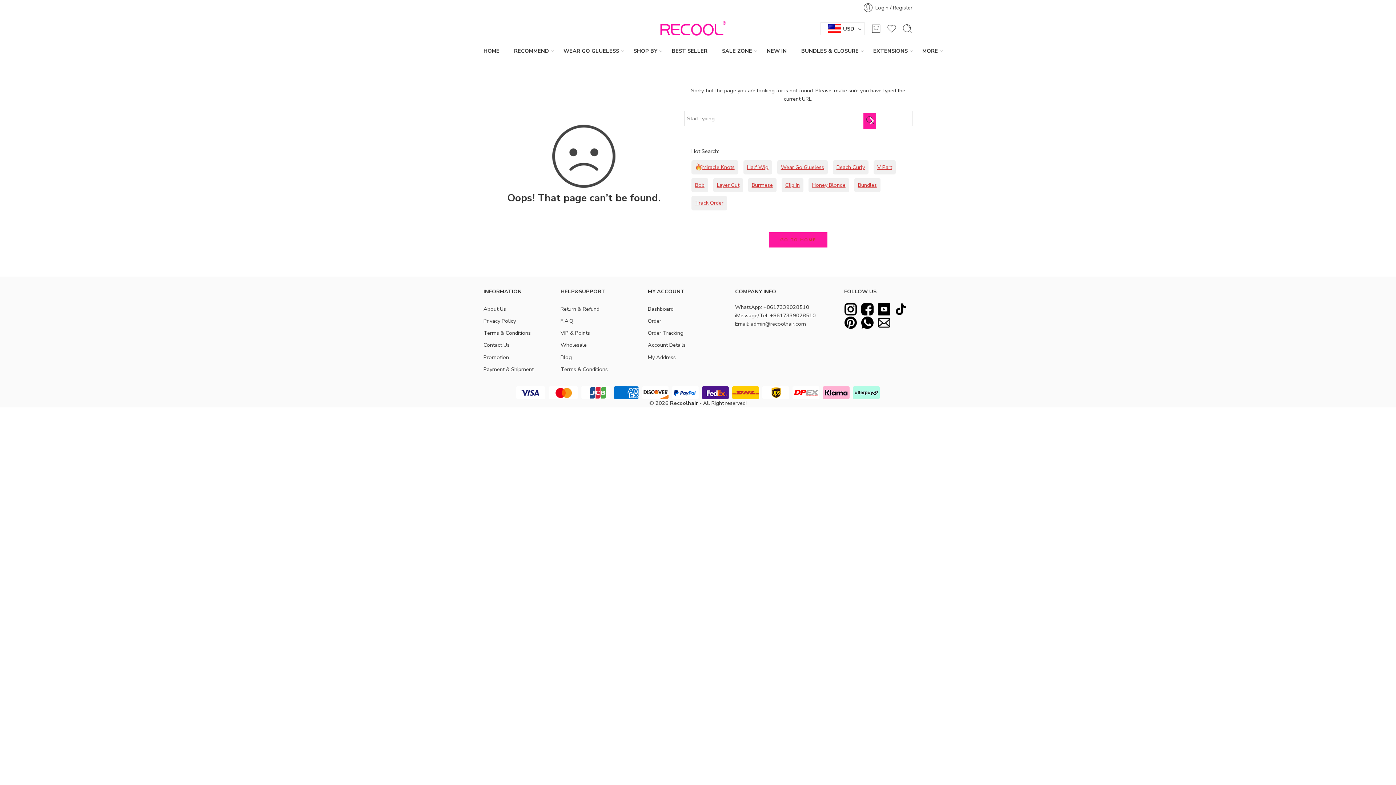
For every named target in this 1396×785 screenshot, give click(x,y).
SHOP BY (645, 51)
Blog (566, 357)
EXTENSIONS (890, 51)
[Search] (907, 29)
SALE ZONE (737, 51)
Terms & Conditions (507, 333)
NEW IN (777, 51)
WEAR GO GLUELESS (591, 51)
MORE (930, 51)
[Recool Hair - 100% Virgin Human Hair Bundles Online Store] (691, 28)
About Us (495, 309)
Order (654, 321)
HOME (492, 51)
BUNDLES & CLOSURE (830, 51)
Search (871, 121)
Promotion (496, 357)
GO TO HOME (798, 240)
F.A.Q (567, 321)
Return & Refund (580, 309)
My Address (662, 357)
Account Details (667, 345)
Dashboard (661, 309)
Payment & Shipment (509, 369)
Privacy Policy (500, 321)
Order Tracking (665, 333)
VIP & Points (575, 333)
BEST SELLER (689, 51)
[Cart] (876, 29)
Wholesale (574, 345)
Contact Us (497, 345)
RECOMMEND (531, 51)
